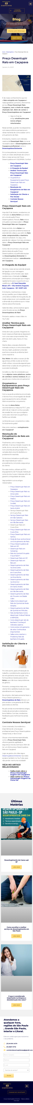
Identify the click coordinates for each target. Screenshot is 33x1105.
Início (3, 52)
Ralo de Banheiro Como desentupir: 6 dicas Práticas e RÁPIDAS (20, 615)
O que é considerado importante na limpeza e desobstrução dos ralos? (16, 998)
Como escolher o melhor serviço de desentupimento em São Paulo (16, 929)
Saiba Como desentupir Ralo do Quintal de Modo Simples (19, 603)
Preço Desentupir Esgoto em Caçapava (20, 774)
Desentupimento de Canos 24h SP (16, 861)
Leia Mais (16, 867)
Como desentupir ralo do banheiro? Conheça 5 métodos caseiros (19, 622)
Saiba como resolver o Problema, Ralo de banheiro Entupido (18, 636)
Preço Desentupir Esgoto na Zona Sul (20, 778)
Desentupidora (10, 52)
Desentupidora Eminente (11, 756)
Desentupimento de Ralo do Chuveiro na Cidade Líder (19, 596)
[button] (30, 3)
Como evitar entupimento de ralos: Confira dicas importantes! (19, 629)
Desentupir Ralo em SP (18, 558)
